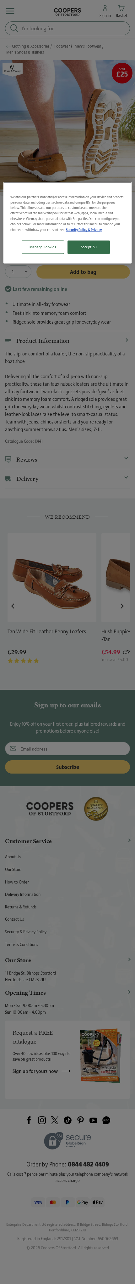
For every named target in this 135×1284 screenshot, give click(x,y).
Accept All (89, 247)
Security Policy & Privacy (84, 229)
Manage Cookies (43, 247)
